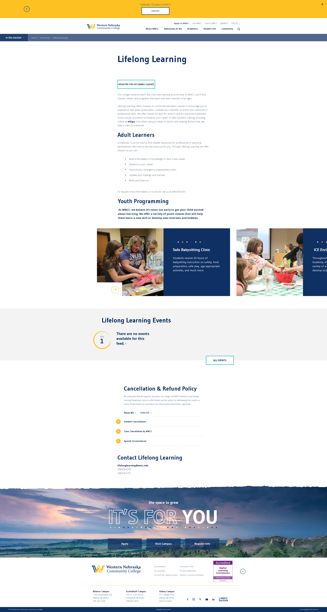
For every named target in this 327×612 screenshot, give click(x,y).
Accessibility (159, 570)
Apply (124, 543)
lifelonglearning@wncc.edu (133, 465)
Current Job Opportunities (166, 575)
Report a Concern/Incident (192, 575)
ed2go (131, 121)
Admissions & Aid (173, 28)
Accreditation (160, 566)
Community (227, 28)
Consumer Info (186, 566)
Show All (129, 412)
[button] (238, 29)
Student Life (209, 28)
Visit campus (163, 543)
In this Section (13, 37)
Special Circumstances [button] (135, 441)
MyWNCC (224, 23)
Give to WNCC (211, 23)
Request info (202, 543)
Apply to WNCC (181, 23)
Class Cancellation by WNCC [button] (138, 431)
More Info (155, 11)
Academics (192, 28)
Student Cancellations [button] (135, 421)
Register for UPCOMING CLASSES (136, 84)
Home (34, 37)
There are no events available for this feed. (132, 338)
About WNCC (152, 28)
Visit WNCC (197, 23)
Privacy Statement (188, 570)
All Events (219, 360)
